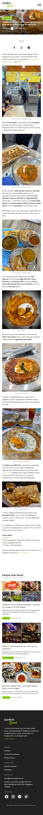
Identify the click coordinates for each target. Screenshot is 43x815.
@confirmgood (23, 553)
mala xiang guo (8, 62)
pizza (19, 62)
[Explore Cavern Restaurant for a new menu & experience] (21, 633)
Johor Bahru (6, 473)
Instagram (6, 538)
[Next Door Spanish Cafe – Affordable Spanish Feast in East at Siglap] (21, 672)
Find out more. (9, 739)
